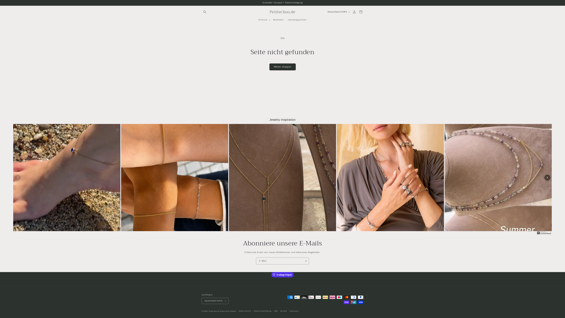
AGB (275, 311)
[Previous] (18, 177)
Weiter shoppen (282, 67)
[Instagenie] (544, 234)
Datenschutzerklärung (262, 311)
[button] (205, 12)
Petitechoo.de (214, 311)
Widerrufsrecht (245, 311)
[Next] (547, 177)
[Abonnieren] (305, 260)
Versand (283, 311)
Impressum (294, 311)
